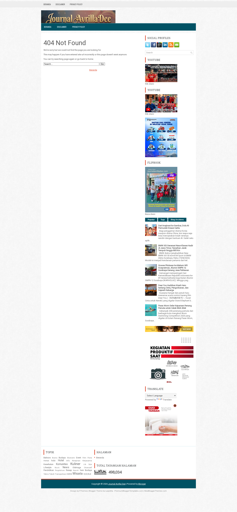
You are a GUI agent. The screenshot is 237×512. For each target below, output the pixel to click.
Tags (163, 220)
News (66, 467)
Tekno (46, 474)
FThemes (83, 491)
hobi (53, 460)
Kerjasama (87, 460)
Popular (151, 220)
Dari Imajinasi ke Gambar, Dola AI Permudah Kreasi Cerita (173, 226)
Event (78, 457)
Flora (90, 458)
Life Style (87, 464)
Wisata (78, 473)
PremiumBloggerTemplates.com (128, 491)
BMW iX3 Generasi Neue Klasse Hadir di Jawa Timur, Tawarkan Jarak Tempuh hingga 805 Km (175, 248)
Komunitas (62, 464)
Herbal (46, 460)
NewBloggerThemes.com (155, 491)
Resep (69, 470)
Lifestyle (47, 467)
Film (84, 458)
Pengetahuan (60, 470)
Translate (167, 399)
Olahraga (77, 467)
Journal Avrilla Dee (116, 484)
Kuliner (75, 464)
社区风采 (87, 474)
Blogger (142, 484)
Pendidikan (49, 470)
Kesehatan (48, 464)
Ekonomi (71, 458)
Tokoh (51, 474)
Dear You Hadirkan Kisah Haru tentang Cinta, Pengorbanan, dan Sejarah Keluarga (173, 287)
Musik (57, 468)
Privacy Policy (76, 4)
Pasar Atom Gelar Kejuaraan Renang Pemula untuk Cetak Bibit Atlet (175, 306)
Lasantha (109, 491)
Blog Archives (177, 220)
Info (68, 460)
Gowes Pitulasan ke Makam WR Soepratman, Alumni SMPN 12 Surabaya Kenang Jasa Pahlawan (173, 267)
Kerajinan (76, 460)
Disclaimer (60, 4)
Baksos (47, 457)
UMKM (69, 474)
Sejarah (76, 470)
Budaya (62, 457)
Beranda (47, 4)
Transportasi (60, 474)
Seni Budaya (86, 470)
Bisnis (54, 458)
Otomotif (88, 467)
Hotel (61, 460)
